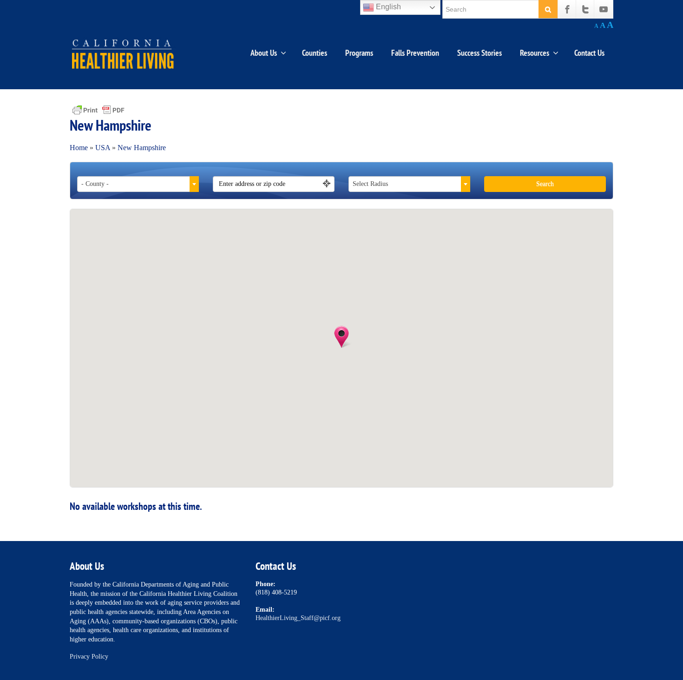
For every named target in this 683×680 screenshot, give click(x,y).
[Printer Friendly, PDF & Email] (98, 109)
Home (79, 148)
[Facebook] (567, 9)
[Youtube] (603, 9)
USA (102, 148)
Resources (534, 52)
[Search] (548, 9)
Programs (359, 52)
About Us (263, 52)
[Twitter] (585, 9)
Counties (314, 52)
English (387, 7)
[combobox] (138, 184)
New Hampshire (142, 148)
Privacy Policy (89, 656)
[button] (341, 337)
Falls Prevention (415, 52)
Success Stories (479, 52)
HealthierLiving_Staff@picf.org (298, 617)
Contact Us (589, 52)
